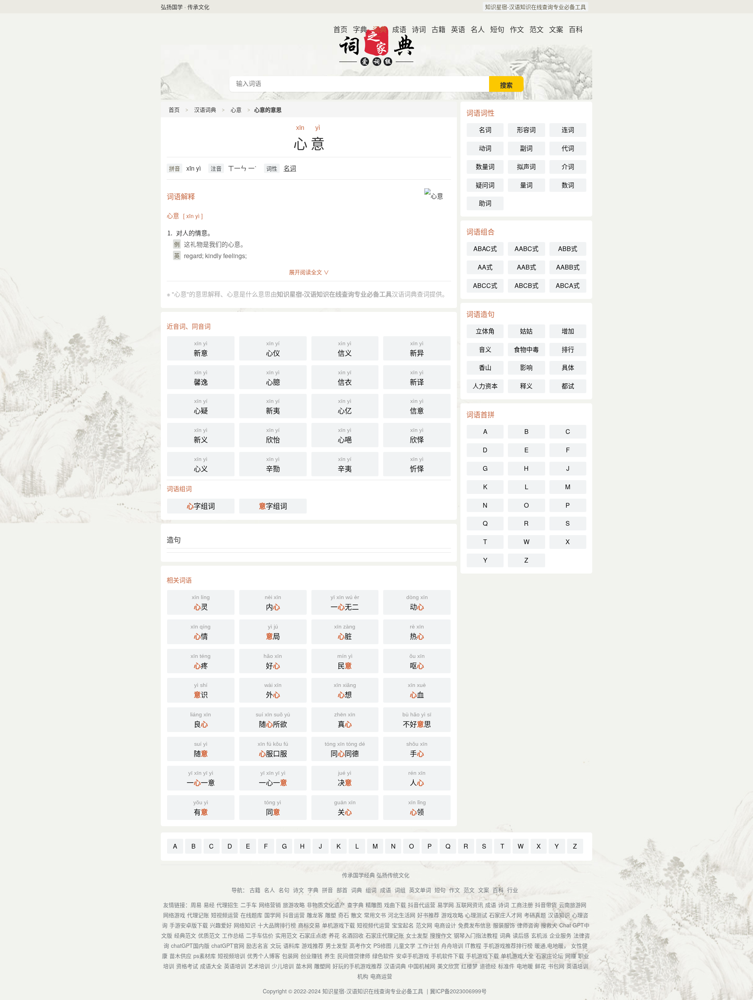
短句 (494, 29)
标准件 (506, 966)
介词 (568, 166)
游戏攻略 (452, 915)
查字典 (355, 905)
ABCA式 (568, 285)
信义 (345, 349)
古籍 (435, 29)
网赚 (570, 956)
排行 (568, 349)
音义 (485, 349)
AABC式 (526, 248)
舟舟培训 (452, 945)
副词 (526, 148)
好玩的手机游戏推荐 (357, 966)
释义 (526, 385)
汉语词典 (376, 44)
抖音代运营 (421, 905)
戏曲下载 (395, 905)
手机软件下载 (447, 956)
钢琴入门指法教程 (476, 935)
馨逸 (201, 378)
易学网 (445, 905)
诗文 (298, 890)
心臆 (273, 378)
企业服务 (560, 935)
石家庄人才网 (505, 915)
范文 (533, 29)
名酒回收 (353, 935)
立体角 (485, 330)
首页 (337, 29)
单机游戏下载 (338, 925)
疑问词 (485, 184)
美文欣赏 (448, 966)
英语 (455, 29)
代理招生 (227, 905)
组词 (371, 890)
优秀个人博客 (263, 956)
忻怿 (417, 465)
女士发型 (417, 935)
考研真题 (535, 915)
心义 (201, 465)
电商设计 (445, 925)
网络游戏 (174, 915)
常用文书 (375, 915)
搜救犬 (549, 925)
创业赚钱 (311, 956)
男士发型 (336, 945)
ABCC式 (485, 285)
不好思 (416, 720)
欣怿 (417, 435)
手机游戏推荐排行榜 (508, 945)
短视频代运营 (373, 925)
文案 (553, 29)
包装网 (290, 956)
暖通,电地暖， (552, 945)
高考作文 (360, 945)
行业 (512, 890)
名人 (474, 29)
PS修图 (382, 945)
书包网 (556, 966)
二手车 (248, 905)
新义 (201, 435)
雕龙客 (315, 915)
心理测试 (476, 915)
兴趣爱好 (221, 925)
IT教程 (473, 945)
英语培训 (235, 966)
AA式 (485, 266)
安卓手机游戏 (412, 956)
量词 (526, 184)
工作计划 (428, 945)
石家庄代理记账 (385, 935)
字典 (357, 29)
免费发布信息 (474, 925)
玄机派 (539, 935)
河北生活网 (401, 915)
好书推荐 (428, 915)
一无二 (345, 603)
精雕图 (374, 905)
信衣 (345, 378)
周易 (196, 905)
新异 (417, 349)
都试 (568, 385)
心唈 (345, 435)
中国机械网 (421, 966)
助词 (485, 203)
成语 (396, 29)
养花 (334, 935)
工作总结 (233, 935)
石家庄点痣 (313, 935)
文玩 (275, 945)
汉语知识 (559, 915)
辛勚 (273, 465)
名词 (290, 168)
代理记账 (198, 915)
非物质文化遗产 (326, 905)
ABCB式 (526, 285)
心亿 (345, 406)
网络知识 (245, 925)
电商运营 (381, 976)
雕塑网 (322, 966)
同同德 (345, 750)
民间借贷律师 (353, 956)
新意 (201, 349)
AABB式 (568, 266)
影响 (526, 367)
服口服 (273, 750)
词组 (400, 890)
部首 (341, 890)
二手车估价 (259, 935)
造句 (174, 539)
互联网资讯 (469, 905)
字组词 (201, 506)
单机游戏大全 (517, 956)
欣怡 (273, 435)
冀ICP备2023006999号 (458, 991)
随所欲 (273, 720)
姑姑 (526, 330)
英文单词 (420, 890)
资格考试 (187, 966)
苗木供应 (180, 956)
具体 (568, 367)
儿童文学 (404, 945)
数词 (568, 184)
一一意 (201, 779)
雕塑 (330, 915)
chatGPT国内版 (190, 945)
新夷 (273, 406)
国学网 (272, 915)
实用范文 (286, 935)
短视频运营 (224, 915)
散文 (356, 915)
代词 (568, 148)
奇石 (343, 915)
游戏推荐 (313, 945)
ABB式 (567, 248)
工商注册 (522, 905)
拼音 (174, 168)
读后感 (521, 935)
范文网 (424, 925)
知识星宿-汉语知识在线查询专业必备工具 (535, 7)
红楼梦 (469, 966)
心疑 (201, 406)
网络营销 (270, 905)
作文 (514, 29)
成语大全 (211, 966)
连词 (568, 129)
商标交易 (309, 925)
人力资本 (485, 385)
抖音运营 (294, 915)
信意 (417, 406)
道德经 (488, 966)
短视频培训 (231, 956)
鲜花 (540, 966)
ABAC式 (485, 248)
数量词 (485, 166)
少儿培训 (283, 966)
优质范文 (209, 935)
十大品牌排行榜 (277, 925)
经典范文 (185, 935)
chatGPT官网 (227, 945)
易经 (209, 905)
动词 (485, 148)
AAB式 (526, 266)
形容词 (526, 129)
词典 (376, 29)
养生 (329, 956)
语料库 (291, 945)
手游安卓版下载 (188, 925)
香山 (485, 367)
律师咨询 (528, 925)
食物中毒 (526, 349)
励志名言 (257, 945)
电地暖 (525, 966)
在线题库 (251, 915)
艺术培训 (259, 966)
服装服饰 (504, 925)
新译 (417, 378)
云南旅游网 (572, 905)
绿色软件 (383, 956)
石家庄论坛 (549, 956)
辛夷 (345, 465)
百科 (573, 29)
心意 (236, 109)
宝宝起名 (403, 925)
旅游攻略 (294, 905)
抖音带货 (546, 905)
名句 (283, 890)
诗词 (416, 29)
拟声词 (526, 166)
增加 (568, 330)
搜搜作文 (441, 935)
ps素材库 (204, 956)
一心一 (273, 779)
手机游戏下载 (482, 956)
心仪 (273, 349)
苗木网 (304, 966)
